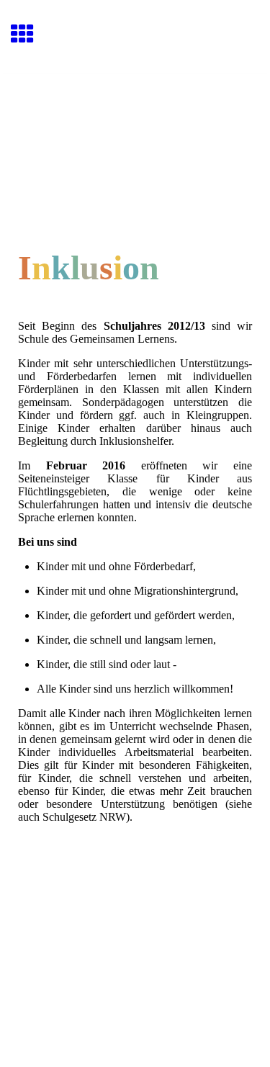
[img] (135, 134)
